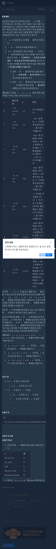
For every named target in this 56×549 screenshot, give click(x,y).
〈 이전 (42, 255)
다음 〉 (49, 255)
